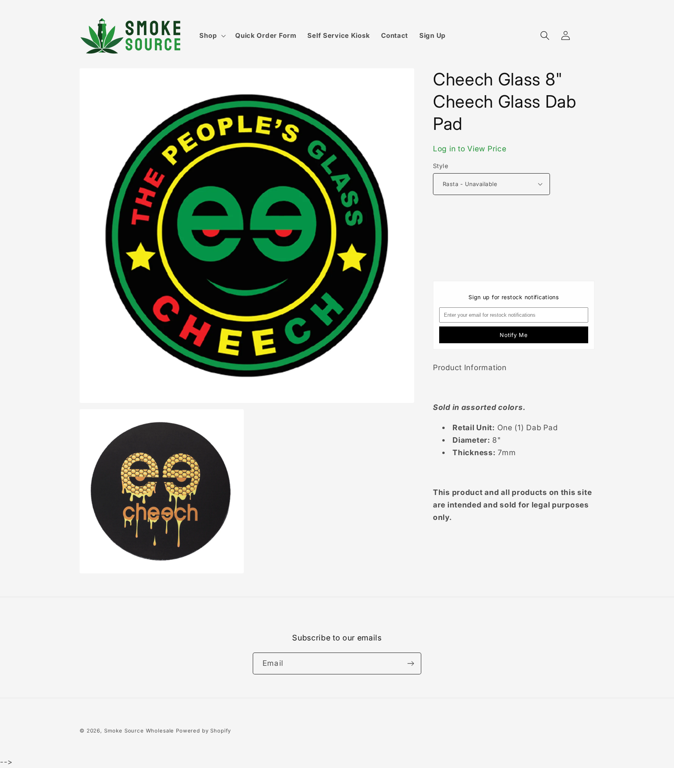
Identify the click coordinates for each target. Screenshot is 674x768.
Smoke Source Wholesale (139, 730)
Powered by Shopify (203, 730)
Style (440, 166)
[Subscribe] (410, 663)
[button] (212, 36)
